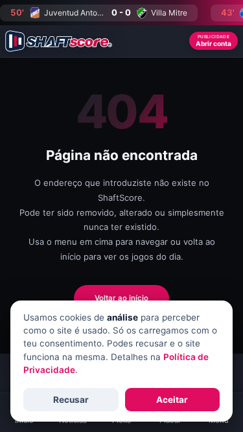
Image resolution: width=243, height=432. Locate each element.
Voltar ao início (121, 297)
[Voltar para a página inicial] (58, 41)
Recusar (71, 399)
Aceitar (172, 399)
